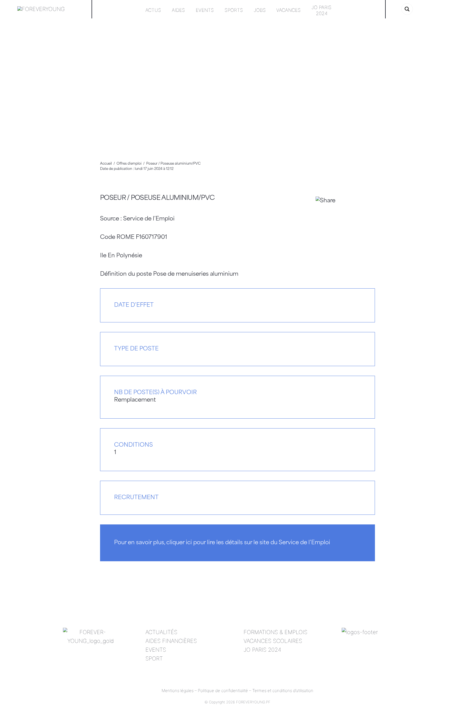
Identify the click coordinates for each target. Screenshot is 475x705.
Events (205, 10)
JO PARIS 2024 (262, 649)
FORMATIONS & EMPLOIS (275, 632)
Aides (178, 10)
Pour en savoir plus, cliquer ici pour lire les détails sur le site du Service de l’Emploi (222, 543)
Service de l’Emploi (149, 219)
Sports (234, 10)
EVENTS (155, 649)
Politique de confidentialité (223, 690)
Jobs (260, 10)
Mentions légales (178, 690)
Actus (153, 10)
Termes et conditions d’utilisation (282, 690)
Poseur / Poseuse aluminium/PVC (157, 198)
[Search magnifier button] (407, 9)
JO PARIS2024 (321, 10)
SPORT (154, 658)
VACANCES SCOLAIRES (273, 641)
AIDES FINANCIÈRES (171, 641)
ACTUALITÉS (161, 632)
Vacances (288, 10)
